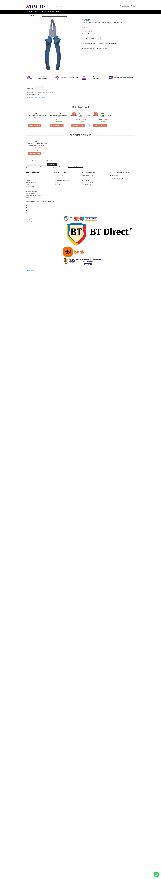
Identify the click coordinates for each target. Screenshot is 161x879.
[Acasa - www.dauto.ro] (35, 6)
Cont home (29, 176)
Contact (56, 182)
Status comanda (30, 178)
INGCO (37, 113)
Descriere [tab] (30, 88)
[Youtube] (26, 208)
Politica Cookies (58, 178)
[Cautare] (86, 6)
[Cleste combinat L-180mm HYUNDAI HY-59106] (52, 44)
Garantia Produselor (31, 191)
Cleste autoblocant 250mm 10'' (36, 115)
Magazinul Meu (60, 172)
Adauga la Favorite (88, 48)
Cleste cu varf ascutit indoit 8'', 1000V (102, 116)
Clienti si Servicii (32, 172)
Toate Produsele (32, 11)
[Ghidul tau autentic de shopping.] (31, 270)
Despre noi (57, 184)
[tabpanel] (52, 44)
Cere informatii (102, 48)
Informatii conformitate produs (36, 97)
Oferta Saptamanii (47, 11)
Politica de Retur (30, 187)
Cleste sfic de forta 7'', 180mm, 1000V (80, 116)
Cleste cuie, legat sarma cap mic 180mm (58, 116)
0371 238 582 (116, 176)
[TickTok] (26, 210)
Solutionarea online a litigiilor (34, 195)
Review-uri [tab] (39, 88)
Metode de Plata (30, 193)
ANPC (27, 198)
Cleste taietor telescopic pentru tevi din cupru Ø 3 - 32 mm (37, 144)
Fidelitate (28, 180)
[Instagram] (26, 212)
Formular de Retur (31, 189)
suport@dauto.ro (117, 178)
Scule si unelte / (36, 16)
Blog (57, 11)
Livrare (28, 184)
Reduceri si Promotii (31, 182)
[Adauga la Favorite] (44, 125)
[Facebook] (26, 205)
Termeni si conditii (59, 176)
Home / (28, 16)
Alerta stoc (92, 38)
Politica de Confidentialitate (75, 167)
